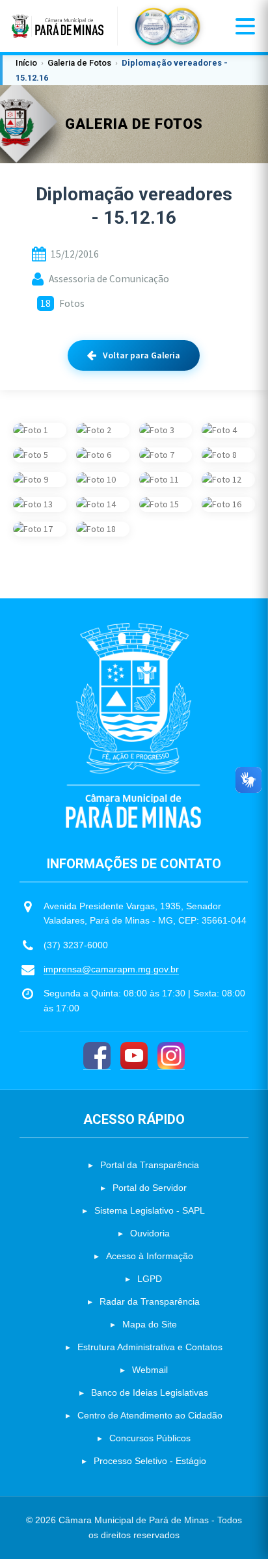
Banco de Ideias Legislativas (149, 1392)
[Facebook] (97, 1056)
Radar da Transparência (150, 1301)
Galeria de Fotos (79, 63)
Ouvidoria (150, 1233)
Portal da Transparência (149, 1165)
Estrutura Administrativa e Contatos (149, 1347)
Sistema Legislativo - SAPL (149, 1210)
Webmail (150, 1370)
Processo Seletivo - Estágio (150, 1461)
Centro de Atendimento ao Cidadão (149, 1415)
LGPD (149, 1278)
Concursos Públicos (150, 1438)
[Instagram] (171, 1056)
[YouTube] (134, 1056)
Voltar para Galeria (141, 355)
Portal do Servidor (150, 1187)
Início (26, 63)
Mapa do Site (149, 1324)
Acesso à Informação (149, 1256)
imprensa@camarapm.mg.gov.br (111, 969)
